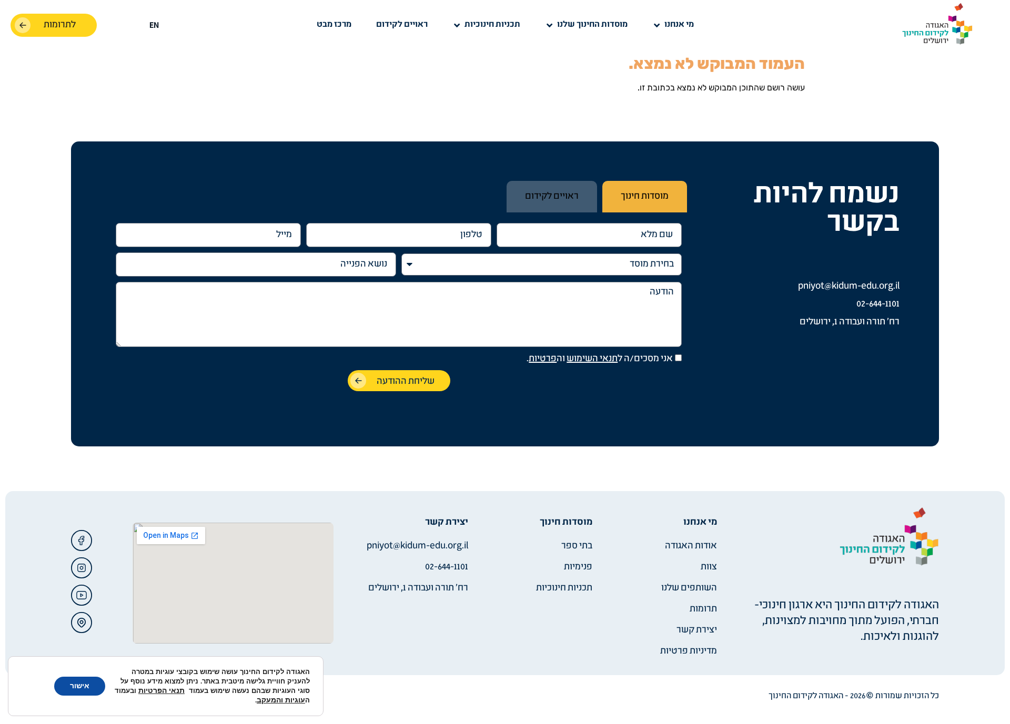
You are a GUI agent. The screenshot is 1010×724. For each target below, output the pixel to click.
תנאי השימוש (592, 359)
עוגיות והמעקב (281, 700)
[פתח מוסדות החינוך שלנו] (549, 25)
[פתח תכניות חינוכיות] (457, 25)
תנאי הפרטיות (161, 691)
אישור (79, 686)
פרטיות (543, 359)
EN (154, 26)
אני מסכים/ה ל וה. (600, 359)
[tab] (644, 196)
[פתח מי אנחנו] (657, 25)
